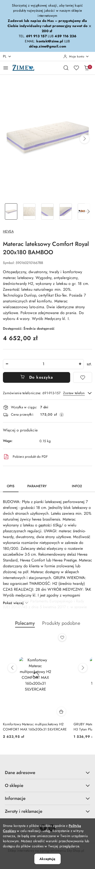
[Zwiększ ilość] (80, 364)
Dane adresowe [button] (20, 772)
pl (5, 56)
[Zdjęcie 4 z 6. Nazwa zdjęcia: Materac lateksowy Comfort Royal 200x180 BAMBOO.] (65, 211)
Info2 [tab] (77, 486)
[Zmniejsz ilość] (6, 364)
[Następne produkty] (82, 668)
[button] (84, 139)
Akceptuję (47, 858)
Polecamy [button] (25, 623)
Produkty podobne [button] (61, 623)
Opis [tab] (11, 486)
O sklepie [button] (14, 785)
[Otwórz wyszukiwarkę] (66, 67)
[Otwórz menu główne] (6, 68)
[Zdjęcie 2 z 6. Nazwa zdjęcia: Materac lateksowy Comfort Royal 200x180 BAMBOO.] (29, 211)
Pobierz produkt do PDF (30, 456)
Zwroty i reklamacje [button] (23, 811)
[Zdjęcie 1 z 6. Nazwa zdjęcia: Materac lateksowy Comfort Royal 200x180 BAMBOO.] (11, 211)
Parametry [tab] (37, 486)
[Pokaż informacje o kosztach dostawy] (61, 414)
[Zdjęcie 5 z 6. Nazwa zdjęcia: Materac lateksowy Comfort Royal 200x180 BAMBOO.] (84, 211)
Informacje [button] (15, 798)
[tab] (59, 484)
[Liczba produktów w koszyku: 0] (86, 67)
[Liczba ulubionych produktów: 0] (76, 67)
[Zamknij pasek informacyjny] (90, 26)
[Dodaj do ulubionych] (82, 377)
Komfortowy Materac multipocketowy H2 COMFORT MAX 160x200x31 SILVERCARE (35, 726)
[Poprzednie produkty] (12, 668)
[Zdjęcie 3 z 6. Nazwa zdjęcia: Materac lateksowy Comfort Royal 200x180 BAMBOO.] (47, 211)
